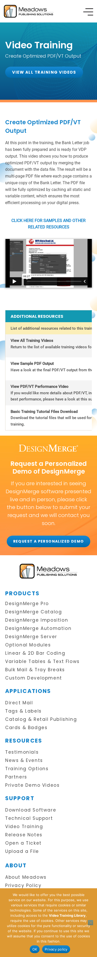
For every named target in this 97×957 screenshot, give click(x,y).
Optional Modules (28, 645)
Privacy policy (56, 949)
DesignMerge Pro (27, 604)
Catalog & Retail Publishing (41, 719)
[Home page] (48, 571)
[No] (90, 922)
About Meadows (26, 877)
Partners (16, 777)
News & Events (24, 760)
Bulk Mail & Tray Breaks (35, 670)
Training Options (27, 769)
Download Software (30, 810)
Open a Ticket (23, 843)
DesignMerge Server (31, 637)
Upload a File (22, 851)
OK (34, 949)
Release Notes (23, 835)
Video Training (24, 827)
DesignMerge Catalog (33, 612)
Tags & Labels (23, 711)
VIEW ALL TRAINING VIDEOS (44, 72)
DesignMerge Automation (38, 628)
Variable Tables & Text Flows (42, 662)
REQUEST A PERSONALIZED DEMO (48, 541)
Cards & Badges (26, 728)
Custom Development (33, 678)
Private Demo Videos (32, 785)
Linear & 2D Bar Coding (35, 653)
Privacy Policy (23, 886)
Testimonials (22, 752)
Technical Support (29, 818)
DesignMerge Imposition (36, 620)
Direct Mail (19, 703)
